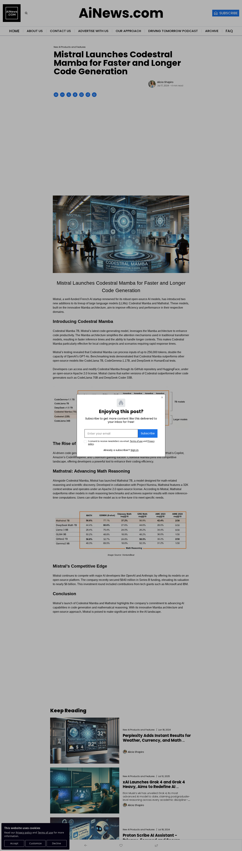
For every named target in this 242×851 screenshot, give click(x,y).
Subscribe (148, 433)
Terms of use (136, 441)
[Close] (162, 397)
